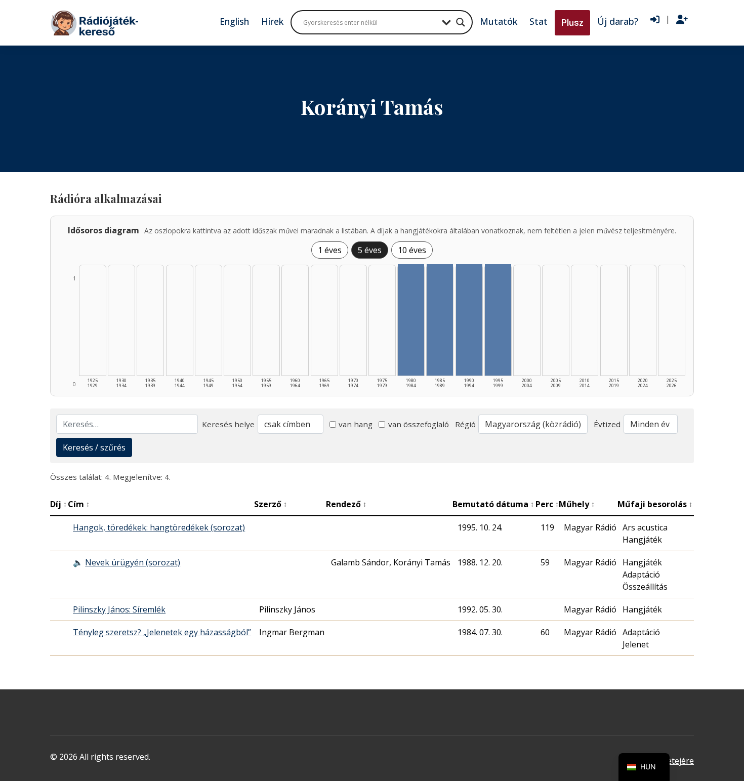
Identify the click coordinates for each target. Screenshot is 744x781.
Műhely (577, 504)
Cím (79, 504)
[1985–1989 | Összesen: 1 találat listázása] (440, 320)
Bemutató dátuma (493, 504)
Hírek (272, 21)
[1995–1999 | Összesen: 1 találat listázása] (498, 320)
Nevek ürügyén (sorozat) (132, 562)
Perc (547, 504)
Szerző (270, 504)
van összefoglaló (418, 424)
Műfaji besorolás (654, 504)
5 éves (370, 250)
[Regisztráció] (682, 19)
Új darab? (617, 21)
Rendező (346, 504)
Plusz (572, 22)
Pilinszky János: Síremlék (119, 609)
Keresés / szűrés (94, 447)
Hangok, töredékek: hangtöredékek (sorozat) (159, 527)
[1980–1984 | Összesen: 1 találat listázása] (411, 320)
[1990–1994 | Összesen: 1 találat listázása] (469, 320)
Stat (538, 21)
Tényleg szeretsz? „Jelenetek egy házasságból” (162, 632)
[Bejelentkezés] (655, 19)
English (234, 21)
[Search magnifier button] (460, 22)
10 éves (412, 250)
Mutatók (498, 21)
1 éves (330, 250)
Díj (58, 504)
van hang (356, 424)
